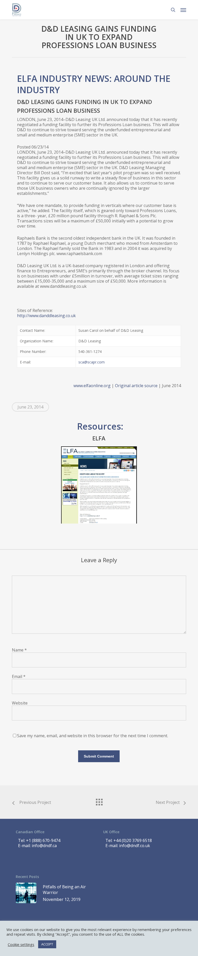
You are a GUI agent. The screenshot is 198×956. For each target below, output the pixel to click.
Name (19, 650)
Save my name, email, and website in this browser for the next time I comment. (92, 735)
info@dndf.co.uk (134, 845)
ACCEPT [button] (47, 944)
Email (19, 676)
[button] (183, 9)
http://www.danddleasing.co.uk (46, 315)
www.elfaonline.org (92, 385)
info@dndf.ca (44, 845)
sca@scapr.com (91, 362)
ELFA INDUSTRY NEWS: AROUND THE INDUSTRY (93, 84)
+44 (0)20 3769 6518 (132, 840)
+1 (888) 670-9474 (43, 840)
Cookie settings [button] (21, 944)
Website (20, 703)
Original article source (136, 385)
